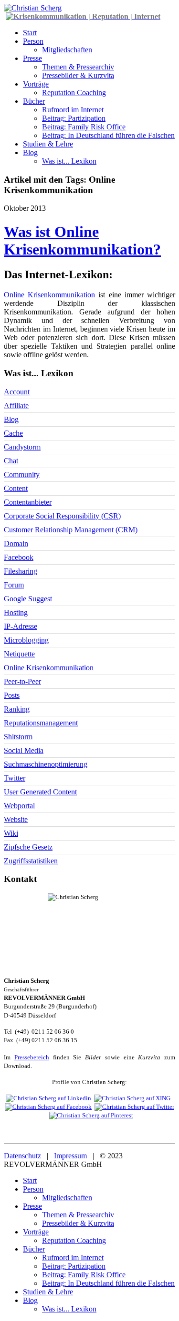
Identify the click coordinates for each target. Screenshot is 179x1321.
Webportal (19, 806)
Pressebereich (31, 1057)
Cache (13, 433)
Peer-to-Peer (22, 681)
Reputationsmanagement (41, 723)
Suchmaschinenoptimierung (45, 764)
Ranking (17, 709)
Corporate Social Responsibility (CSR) (62, 516)
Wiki (11, 833)
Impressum (70, 1156)
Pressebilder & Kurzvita (78, 75)
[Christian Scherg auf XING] (132, 1098)
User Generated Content (40, 792)
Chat (11, 461)
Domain (16, 543)
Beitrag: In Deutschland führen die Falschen (108, 135)
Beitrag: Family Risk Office (84, 127)
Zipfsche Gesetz (28, 847)
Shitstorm (18, 737)
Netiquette (19, 654)
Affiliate (16, 405)
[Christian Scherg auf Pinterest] (91, 1115)
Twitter (14, 778)
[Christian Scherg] (33, 8)
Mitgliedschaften (67, 50)
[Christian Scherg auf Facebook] (48, 1106)
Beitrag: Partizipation (73, 118)
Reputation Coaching (74, 92)
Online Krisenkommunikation (49, 295)
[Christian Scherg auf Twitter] (134, 1106)
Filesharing (20, 571)
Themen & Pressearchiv (78, 67)
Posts (12, 695)
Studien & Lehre (48, 144)
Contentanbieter (28, 502)
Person (33, 41)
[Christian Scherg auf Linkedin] (48, 1098)
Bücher (34, 101)
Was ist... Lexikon (69, 161)
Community (22, 474)
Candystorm (22, 447)
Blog (30, 152)
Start (30, 33)
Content (16, 488)
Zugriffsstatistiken (31, 861)
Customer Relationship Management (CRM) (70, 530)
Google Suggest (28, 599)
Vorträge (36, 84)
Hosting (16, 612)
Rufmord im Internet (73, 110)
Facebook (18, 557)
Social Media (23, 750)
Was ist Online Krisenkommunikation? (82, 240)
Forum (14, 585)
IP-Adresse (20, 626)
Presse (32, 58)
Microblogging (26, 640)
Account (17, 392)
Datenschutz (22, 1156)
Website (16, 819)
